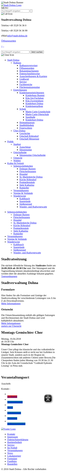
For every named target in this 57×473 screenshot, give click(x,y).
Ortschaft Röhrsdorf (29, 136)
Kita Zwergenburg (34, 100)
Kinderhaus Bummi (35, 95)
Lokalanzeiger (14, 456)
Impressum (12, 437)
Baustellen (12, 464)
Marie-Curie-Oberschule (37, 114)
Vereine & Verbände (23, 193)
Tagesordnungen (9, 276)
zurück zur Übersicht (11, 326)
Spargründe (25, 201)
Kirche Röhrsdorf (27, 179)
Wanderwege (19, 196)
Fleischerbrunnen (27, 171)
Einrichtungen (20, 90)
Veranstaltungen (21, 190)
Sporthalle (30, 117)
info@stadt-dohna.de (17, 35)
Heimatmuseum (27, 122)
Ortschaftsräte (20, 152)
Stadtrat (17, 144)
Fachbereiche (25, 84)
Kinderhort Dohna (34, 103)
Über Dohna (19, 130)
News (10, 453)
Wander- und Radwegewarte (33, 206)
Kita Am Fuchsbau (35, 98)
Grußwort (24, 79)
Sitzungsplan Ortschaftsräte (32, 155)
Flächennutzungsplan (29, 87)
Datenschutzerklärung (17, 439)
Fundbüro (12, 461)
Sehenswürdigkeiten (23, 166)
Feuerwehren (25, 128)
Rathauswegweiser (28, 65)
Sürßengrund (25, 204)
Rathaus (17, 62)
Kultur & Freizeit (15, 163)
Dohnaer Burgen (27, 168)
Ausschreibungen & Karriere (33, 76)
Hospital (23, 174)
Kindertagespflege (34, 106)
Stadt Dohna (13, 60)
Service (23, 81)
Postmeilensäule (27, 182)
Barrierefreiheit (14, 442)
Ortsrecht (17, 158)
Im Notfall (12, 447)
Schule (22, 109)
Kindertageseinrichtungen (31, 92)
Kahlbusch (24, 198)
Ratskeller (24, 187)
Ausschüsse (25, 147)
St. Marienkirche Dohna (31, 177)
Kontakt (11, 434)
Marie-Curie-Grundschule (38, 111)
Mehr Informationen (11, 303)
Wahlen (17, 160)
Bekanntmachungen (29, 71)
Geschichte (24, 133)
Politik (10, 141)
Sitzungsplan (25, 149)
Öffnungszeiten (8, 41)
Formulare (12, 458)
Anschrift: (6, 383)
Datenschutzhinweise (29, 73)
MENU (5, 8)
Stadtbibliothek (26, 125)
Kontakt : (5, 389)
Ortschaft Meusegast (29, 139)
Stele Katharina (26, 185)
